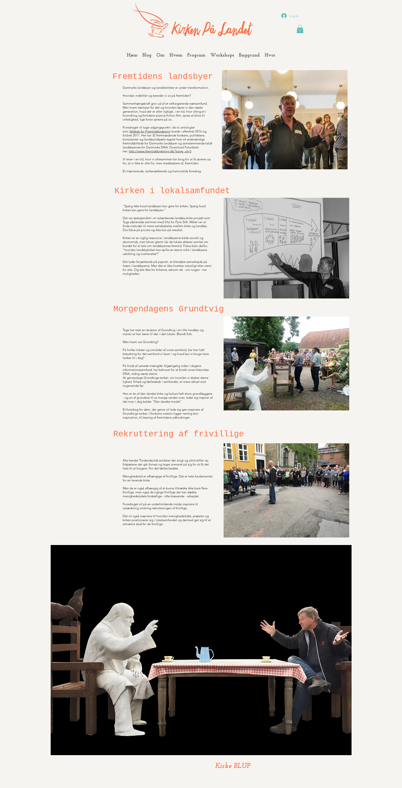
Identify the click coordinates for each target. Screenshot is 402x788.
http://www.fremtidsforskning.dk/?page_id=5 (160, 151)
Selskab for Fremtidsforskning (149, 131)
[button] (300, 29)
